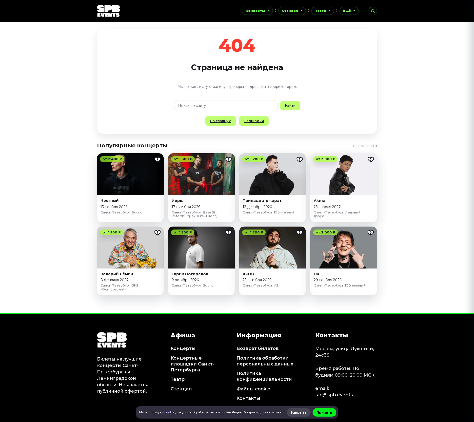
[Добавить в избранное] (157, 159)
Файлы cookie (253, 389)
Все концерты (365, 146)
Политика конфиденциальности (264, 376)
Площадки (254, 121)
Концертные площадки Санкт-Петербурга (192, 364)
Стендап (290, 11)
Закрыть (299, 412)
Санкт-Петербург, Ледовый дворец (337, 214)
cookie (169, 412)
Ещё (347, 11)
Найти (290, 106)
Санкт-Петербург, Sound (121, 212)
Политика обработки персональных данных (265, 361)
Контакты (248, 398)
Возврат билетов (258, 348)
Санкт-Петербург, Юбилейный (268, 212)
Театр (320, 11)
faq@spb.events (334, 395)
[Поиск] (373, 11)
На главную (220, 121)
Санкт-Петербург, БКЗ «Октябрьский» (119, 287)
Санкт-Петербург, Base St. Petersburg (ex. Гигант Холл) (194, 214)
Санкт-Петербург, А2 (260, 285)
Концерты (255, 11)
